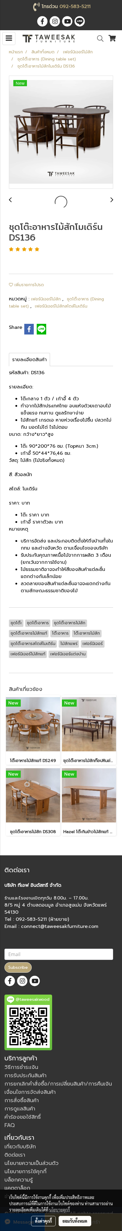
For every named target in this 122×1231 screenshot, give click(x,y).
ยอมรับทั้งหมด (74, 1221)
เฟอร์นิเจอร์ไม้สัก (46, 299)
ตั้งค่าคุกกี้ (43, 1221)
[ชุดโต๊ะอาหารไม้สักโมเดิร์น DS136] (61, 132)
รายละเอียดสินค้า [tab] (29, 359)
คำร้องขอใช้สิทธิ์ (22, 1117)
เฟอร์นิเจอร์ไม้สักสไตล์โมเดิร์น (61, 306)
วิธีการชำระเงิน (21, 1067)
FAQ (9, 1125)
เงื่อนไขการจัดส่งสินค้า (30, 1092)
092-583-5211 (75, 6)
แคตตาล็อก (17, 1188)
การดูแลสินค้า (19, 1108)
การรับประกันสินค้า (25, 1075)
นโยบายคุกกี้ (59, 1209)
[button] (98, 38)
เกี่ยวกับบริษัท (20, 1146)
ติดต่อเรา (14, 1155)
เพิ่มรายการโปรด (28, 285)
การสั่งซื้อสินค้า (21, 1100)
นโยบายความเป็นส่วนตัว (31, 1163)
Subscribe (18, 967)
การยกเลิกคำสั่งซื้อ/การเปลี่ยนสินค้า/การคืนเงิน (58, 1084)
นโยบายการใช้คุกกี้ (25, 1171)
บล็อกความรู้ (18, 1180)
